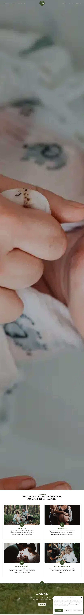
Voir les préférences (77, 610)
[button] (81, 597)
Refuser (68, 610)
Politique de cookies (63, 612)
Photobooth (21, 3)
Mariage (13, 3)
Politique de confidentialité (72, 612)
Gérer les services (58, 607)
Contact (78, 3)
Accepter (59, 610)
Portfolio (71, 3)
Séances (5, 3)
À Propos (64, 3)
